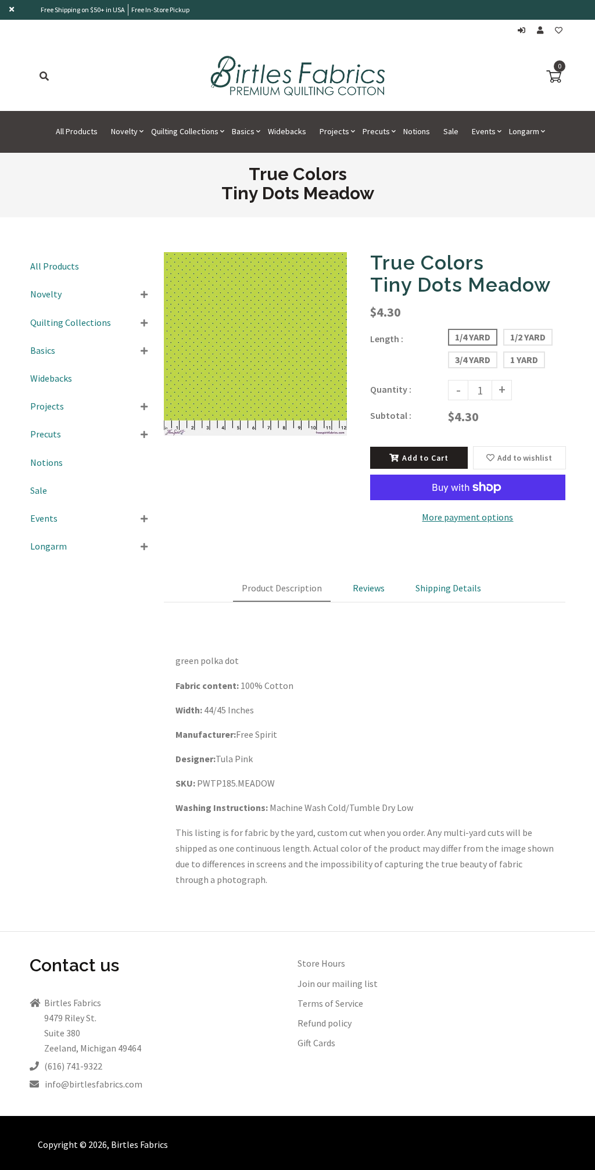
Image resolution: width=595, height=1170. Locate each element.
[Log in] (524, 30)
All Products (54, 266)
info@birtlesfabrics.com (93, 1084)
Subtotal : (390, 415)
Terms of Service (330, 1003)
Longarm (48, 546)
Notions (46, 462)
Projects (47, 406)
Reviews (369, 588)
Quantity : (390, 389)
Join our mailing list (338, 983)
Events (44, 518)
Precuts (45, 434)
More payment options (467, 517)
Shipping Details (448, 588)
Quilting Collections (70, 322)
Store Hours (321, 963)
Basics (42, 350)
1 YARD (524, 359)
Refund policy (325, 1023)
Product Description (282, 588)
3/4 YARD (472, 359)
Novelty (46, 294)
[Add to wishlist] (558, 30)
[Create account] (543, 30)
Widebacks (51, 378)
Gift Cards (316, 1043)
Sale (38, 490)
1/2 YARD (528, 337)
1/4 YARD (472, 337)
